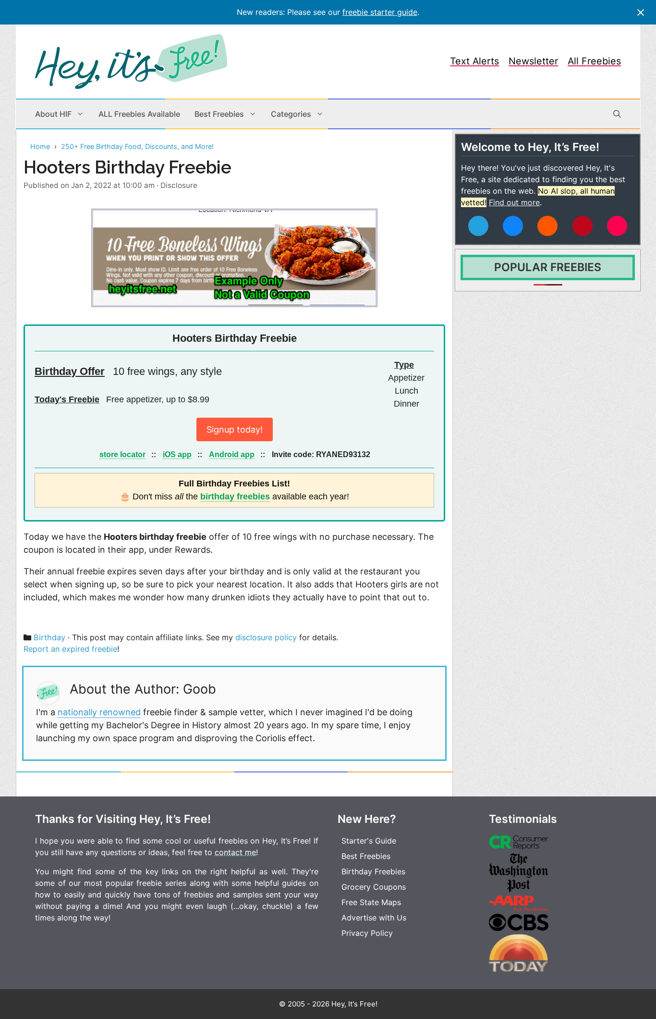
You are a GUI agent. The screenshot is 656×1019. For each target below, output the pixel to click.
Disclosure (178, 185)
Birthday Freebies (373, 871)
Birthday (49, 637)
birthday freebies (235, 496)
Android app (232, 454)
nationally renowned (99, 712)
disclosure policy (266, 637)
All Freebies (594, 61)
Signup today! (235, 429)
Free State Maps (371, 902)
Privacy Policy (367, 933)
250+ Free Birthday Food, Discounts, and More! (137, 146)
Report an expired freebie (70, 649)
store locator (122, 454)
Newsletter (533, 61)
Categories (291, 114)
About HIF (53, 114)
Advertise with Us (373, 917)
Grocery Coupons (373, 887)
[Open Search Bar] (617, 113)
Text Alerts (474, 61)
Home (40, 146)
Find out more (514, 202)
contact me (235, 852)
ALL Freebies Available (139, 114)
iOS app (177, 454)
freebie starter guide (379, 12)
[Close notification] (640, 12)
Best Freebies (219, 114)
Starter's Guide (368, 840)
